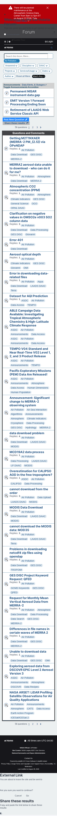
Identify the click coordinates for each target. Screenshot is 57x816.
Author (8, 76)
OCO (34, 203)
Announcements (19, 334)
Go (27, 796)
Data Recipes (31, 687)
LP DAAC (16, 465)
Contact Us (28, 758)
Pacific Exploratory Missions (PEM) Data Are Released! (30, 372)
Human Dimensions (37, 387)
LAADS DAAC (38, 286)
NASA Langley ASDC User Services (33, 750)
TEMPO (31, 305)
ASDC (24, 300)
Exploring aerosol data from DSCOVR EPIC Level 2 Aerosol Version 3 (31, 669)
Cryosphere (17, 423)
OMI (26, 268)
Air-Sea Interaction (37, 409)
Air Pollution (27, 150)
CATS (30, 708)
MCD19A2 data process (27, 452)
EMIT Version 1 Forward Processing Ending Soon (28, 102)
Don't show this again (12, 34)
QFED (14, 592)
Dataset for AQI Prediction (29, 296)
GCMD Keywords (20, 588)
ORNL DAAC (18, 208)
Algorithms (16, 414)
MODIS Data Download (26, 507)
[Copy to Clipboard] (1, 813)
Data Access (17, 305)
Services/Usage (27, 71)
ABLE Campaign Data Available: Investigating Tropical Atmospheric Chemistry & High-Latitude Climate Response (29, 318)
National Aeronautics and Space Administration (28, 753)
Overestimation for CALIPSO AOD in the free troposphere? (31, 473)
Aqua (40, 281)
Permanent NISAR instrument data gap (25, 93)
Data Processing (39, 230)
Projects (9, 71)
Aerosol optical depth (25, 254)
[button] (33, 127)
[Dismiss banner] (48, 8)
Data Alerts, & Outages (33, 85)
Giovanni (30, 234)
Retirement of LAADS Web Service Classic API (29, 111)
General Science (19, 203)
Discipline (27, 66)
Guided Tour (19, 40)
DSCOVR (16, 687)
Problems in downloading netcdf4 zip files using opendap (28, 552)
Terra (13, 290)
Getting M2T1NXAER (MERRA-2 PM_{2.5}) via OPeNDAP (27, 141)
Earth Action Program (22, 713)
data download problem (27, 433)
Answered (10, 66)
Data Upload (44, 497)
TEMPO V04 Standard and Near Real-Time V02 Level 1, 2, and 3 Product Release (30, 352)
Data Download (19, 154)
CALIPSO (16, 483)
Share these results (15, 123)
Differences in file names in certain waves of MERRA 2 (29, 630)
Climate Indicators (20, 199)
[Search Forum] (51, 55)
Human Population (20, 392)
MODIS (15, 446)
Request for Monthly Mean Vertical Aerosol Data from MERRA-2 (29, 601)
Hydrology (31, 427)
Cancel (18, 796)
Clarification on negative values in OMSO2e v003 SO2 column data (31, 217)
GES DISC (36, 154)
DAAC (42, 66)
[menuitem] (49, 41)
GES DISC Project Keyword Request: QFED (29, 577)
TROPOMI (16, 570)
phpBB (20, 761)
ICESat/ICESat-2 (20, 717)
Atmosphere (44, 176)
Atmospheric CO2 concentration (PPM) (25, 188)
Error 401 (16, 240)
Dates (45, 71)
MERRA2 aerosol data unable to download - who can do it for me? (31, 168)
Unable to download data (28, 651)
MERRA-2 (16, 159)
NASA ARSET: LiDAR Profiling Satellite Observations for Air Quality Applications (31, 696)
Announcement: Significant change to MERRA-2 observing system (30, 401)
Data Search (17, 619)
